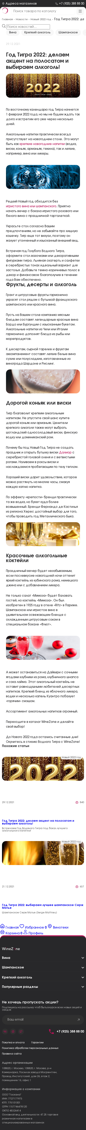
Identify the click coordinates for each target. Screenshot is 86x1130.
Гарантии (37, 1042)
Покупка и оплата (13, 1042)
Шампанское (68, 32)
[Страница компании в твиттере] (21, 1032)
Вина (12, 32)
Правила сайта (12, 1054)
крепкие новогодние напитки (42, 144)
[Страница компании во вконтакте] (5, 1032)
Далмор (65, 452)
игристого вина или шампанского (31, 206)
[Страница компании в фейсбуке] (13, 1032)
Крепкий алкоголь (37, 32)
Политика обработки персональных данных (30, 1048)
